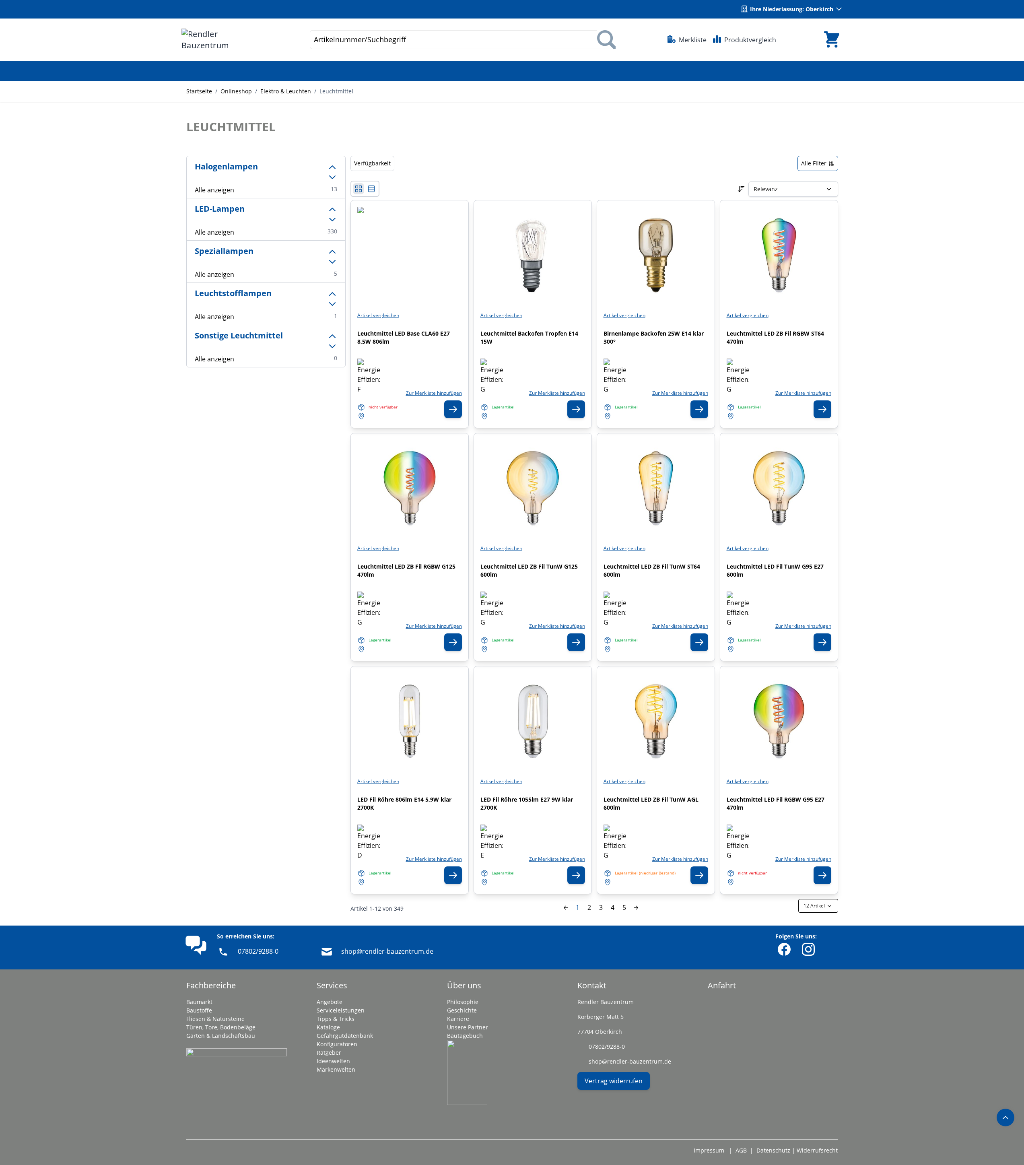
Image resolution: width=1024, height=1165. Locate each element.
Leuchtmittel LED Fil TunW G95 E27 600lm (775, 570)
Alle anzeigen (214, 190)
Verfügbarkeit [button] (372, 163)
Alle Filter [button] (814, 163)
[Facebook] (784, 949)
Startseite (199, 91)
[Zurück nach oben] (1005, 1117)
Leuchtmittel (336, 91)
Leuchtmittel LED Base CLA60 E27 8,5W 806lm (403, 337)
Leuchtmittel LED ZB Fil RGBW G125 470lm (406, 570)
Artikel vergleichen (378, 315)
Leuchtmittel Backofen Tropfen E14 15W (529, 337)
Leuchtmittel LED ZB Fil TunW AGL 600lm (651, 803)
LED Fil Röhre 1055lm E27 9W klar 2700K (526, 803)
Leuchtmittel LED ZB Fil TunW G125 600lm (529, 570)
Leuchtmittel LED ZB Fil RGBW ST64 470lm (775, 337)
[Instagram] (808, 949)
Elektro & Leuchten (285, 91)
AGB (741, 1150)
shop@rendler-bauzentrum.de (387, 951)
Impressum (709, 1150)
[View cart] (831, 40)
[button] (266, 171)
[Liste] (371, 188)
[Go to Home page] (219, 40)
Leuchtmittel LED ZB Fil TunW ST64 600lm (652, 570)
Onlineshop (236, 91)
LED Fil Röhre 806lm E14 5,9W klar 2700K (404, 803)
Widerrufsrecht (817, 1150)
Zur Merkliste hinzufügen (434, 393)
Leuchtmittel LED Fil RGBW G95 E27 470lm (775, 803)
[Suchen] (606, 39)
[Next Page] (636, 908)
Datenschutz (773, 1150)
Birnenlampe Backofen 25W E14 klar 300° (654, 337)
